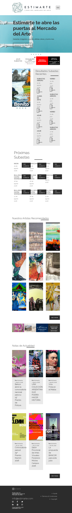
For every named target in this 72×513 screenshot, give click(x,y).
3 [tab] (22, 108)
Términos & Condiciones (49, 496)
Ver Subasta (26, 165)
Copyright (54, 499)
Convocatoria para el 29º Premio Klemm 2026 (19, 454)
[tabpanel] (36, 34)
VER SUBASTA (38, 91)
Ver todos (54, 317)
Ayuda (55, 493)
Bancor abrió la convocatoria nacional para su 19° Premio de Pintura (19, 394)
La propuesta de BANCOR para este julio (53, 454)
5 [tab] (40, 54)
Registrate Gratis (23, 45)
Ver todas (54, 475)
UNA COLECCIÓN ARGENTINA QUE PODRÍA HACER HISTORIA (36, 392)
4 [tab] (38, 54)
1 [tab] (31, 54)
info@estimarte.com (19, 498)
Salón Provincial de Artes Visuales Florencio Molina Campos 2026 (36, 456)
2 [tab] (33, 54)
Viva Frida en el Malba (52, 387)
